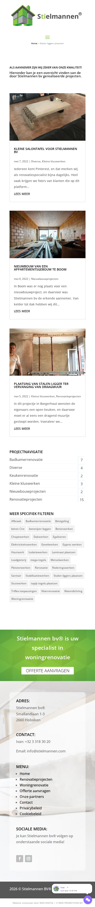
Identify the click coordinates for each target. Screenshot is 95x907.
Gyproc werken (72, 544)
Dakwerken (41, 537)
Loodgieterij (18, 560)
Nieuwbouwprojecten (45, 279)
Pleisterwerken (20, 568)
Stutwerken (19, 583)
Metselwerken (60, 560)
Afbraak (16, 521)
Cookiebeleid (30, 813)
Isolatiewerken (38, 552)
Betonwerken (64, 529)
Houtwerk (17, 552)
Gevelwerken (49, 544)
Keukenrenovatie (24, 475)
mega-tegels (38, 560)
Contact (26, 802)
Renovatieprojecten (68, 396)
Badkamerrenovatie (26, 459)
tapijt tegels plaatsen (44, 583)
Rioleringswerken (63, 568)
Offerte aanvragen (47, 671)
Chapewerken (20, 537)
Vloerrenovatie (50, 591)
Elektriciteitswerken (24, 544)
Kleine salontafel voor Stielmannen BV (45, 150)
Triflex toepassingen (24, 591)
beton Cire (18, 529)
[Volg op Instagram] (28, 858)
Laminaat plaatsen (64, 552)
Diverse (36, 161)
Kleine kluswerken (54, 161)
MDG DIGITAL (46, 902)
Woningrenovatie (22, 599)
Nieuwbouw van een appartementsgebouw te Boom (40, 267)
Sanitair (16, 576)
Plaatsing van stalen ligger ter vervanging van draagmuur (41, 385)
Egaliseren (59, 537)
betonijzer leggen (40, 529)
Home (34, 43)
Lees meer (22, 194)
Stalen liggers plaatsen (68, 576)
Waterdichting (73, 591)
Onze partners (32, 796)
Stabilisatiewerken (37, 576)
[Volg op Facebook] (19, 858)
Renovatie (41, 568)
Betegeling (62, 521)
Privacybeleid (31, 808)
